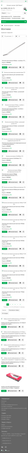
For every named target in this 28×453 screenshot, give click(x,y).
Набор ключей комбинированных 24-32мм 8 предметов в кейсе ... (13, 323)
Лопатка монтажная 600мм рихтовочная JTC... (13, 190)
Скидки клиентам (6, 428)
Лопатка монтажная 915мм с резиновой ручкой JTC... (13, 126)
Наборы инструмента (6, 18)
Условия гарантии (6, 417)
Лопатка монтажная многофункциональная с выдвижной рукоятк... (14, 143)
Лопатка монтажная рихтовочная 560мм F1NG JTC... (13, 241)
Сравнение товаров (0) (6, 32)
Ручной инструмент (16, 18)
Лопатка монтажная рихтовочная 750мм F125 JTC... (13, 292)
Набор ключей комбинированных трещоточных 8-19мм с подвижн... (10, 387)
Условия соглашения (7, 406)
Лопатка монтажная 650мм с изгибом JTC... (14, 60)
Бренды (4, 410)
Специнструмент (17, 16)
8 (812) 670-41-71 (6, 440)
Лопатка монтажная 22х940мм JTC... (12, 158)
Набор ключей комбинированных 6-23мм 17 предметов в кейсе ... (13, 349)
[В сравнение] (23, 67)
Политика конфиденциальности (9, 404)
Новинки (4, 310)
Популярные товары (14, 310)
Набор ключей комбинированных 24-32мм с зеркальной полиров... (13, 336)
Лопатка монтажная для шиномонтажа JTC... (12, 75)
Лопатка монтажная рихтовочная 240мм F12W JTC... (13, 207)
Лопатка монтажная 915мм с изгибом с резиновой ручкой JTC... (13, 109)
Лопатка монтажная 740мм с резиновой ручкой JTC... (13, 92)
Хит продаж (5, 313)
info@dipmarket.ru (6, 443)
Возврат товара (5, 419)
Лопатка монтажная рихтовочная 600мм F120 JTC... (13, 275)
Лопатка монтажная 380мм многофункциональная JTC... (10, 174)
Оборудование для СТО (6, 16)
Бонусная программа (7, 426)
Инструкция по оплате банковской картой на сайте (14, 408)
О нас (3, 402)
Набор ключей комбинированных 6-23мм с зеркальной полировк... (13, 362)
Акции (23, 18)
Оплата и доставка (6, 415)
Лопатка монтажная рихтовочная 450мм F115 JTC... (13, 224)
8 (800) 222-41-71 (6, 438)
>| (20, 304)
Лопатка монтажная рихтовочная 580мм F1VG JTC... (13, 258)
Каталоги (4, 401)
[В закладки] (20, 67)
